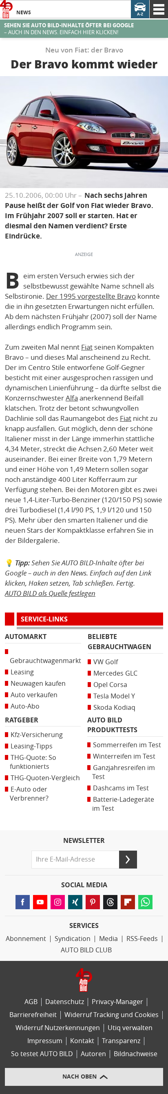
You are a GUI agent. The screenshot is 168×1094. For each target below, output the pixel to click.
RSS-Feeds (142, 939)
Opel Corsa (110, 685)
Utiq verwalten (130, 1028)
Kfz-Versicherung (37, 735)
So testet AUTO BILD (42, 1054)
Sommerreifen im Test (127, 745)
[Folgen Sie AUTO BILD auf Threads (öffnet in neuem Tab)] (110, 902)
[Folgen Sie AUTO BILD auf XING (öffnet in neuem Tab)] (75, 902)
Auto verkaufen (34, 695)
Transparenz (121, 1041)
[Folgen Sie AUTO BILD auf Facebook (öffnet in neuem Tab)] (22, 902)
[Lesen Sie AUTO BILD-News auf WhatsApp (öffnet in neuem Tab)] (145, 902)
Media (108, 939)
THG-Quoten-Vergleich (45, 778)
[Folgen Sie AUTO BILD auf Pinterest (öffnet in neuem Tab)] (93, 902)
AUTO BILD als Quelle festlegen (50, 593)
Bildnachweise (135, 1054)
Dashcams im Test (121, 788)
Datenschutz (64, 1002)
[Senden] (128, 860)
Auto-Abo (25, 706)
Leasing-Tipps (32, 746)
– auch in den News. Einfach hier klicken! (69, 28)
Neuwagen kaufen (38, 683)
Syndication (73, 939)
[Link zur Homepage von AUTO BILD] (6, 9)
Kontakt (82, 1041)
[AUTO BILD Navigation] (159, 9)
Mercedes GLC (115, 673)
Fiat (87, 347)
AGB (31, 1002)
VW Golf (105, 662)
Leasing (22, 672)
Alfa (72, 398)
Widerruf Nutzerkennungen (57, 1028)
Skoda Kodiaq (114, 707)
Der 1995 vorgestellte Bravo (91, 296)
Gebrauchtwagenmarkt (45, 661)
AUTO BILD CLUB (86, 950)
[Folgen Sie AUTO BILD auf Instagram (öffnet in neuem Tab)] (58, 902)
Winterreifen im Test (124, 756)
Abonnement (26, 939)
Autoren (93, 1054)
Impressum (44, 1041)
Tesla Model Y (114, 696)
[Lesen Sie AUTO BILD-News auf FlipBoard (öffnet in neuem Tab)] (128, 902)
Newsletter (84, 841)
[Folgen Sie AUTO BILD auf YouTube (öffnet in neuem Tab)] (40, 902)
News (23, 12)
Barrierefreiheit (33, 1015)
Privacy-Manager (117, 1002)
